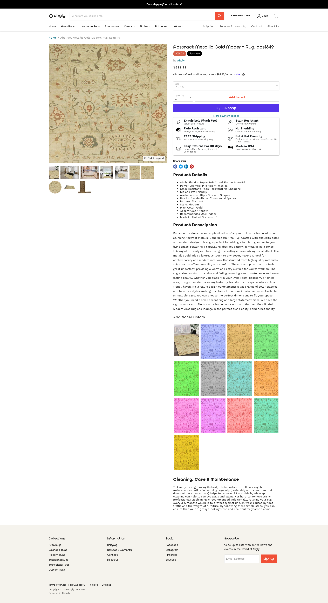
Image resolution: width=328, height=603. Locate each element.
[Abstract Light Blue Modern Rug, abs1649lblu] (239, 378)
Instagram (172, 549)
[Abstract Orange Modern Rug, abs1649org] (266, 378)
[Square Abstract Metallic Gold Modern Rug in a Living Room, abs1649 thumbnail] (107, 172)
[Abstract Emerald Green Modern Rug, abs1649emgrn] (266, 341)
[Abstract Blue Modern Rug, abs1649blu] (213, 341)
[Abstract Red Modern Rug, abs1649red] (239, 415)
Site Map (106, 585)
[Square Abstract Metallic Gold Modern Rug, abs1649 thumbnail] (147, 172)
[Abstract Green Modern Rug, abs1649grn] (186, 378)
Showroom (112, 26)
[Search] (219, 16)
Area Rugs (68, 26)
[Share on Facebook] (175, 166)
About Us (273, 26)
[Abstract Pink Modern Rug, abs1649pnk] (186, 415)
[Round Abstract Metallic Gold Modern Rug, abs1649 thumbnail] (55, 187)
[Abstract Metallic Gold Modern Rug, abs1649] (186, 340)
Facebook (172, 544)
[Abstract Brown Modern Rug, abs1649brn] (239, 341)
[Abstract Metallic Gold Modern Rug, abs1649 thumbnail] (134, 172)
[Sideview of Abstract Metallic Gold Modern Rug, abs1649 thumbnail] (70, 187)
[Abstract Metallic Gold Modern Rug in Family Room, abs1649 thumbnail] (53, 172)
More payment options (226, 115)
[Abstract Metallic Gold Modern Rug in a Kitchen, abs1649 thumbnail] (89, 172)
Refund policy (77, 585)
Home (52, 26)
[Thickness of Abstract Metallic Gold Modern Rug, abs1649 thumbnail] (85, 187)
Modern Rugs (57, 554)
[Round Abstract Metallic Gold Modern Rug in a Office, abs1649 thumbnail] (121, 172)
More (178, 26)
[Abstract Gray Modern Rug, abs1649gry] (213, 378)
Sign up (268, 558)
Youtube (171, 559)
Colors (128, 26)
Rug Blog (93, 585)
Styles (144, 26)
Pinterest (171, 554)
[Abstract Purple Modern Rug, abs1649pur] (213, 415)
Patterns (161, 26)
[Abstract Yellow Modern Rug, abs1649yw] (186, 452)
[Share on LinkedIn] (186, 166)
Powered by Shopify (59, 593)
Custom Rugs (57, 569)
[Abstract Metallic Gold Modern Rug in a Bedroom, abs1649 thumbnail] (69, 172)
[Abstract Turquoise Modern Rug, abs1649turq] (266, 415)
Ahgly (181, 60)
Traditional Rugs (58, 559)
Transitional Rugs (59, 564)
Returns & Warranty (233, 26)
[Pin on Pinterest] (192, 166)
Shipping (208, 26)
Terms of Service (57, 585)
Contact (256, 26)
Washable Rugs (90, 26)
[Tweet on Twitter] (181, 166)
